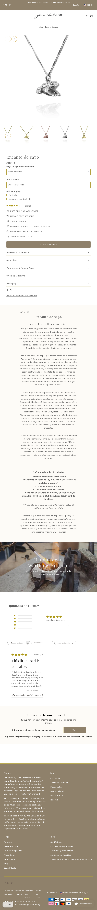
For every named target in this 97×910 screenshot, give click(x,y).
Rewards (8, 842)
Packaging (11, 283)
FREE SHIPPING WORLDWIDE (24, 211)
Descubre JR (56, 795)
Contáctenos (56, 842)
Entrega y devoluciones (61, 846)
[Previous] (29, 5)
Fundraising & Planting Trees (20, 268)
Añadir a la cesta (48, 244)
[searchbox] (16, 643)
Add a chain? (12, 179)
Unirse (75, 730)
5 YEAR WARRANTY (19, 221)
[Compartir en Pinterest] (11, 290)
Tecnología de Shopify (29, 904)
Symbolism (11, 260)
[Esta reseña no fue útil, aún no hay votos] (40, 695)
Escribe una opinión (77, 623)
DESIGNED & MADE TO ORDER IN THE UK (30, 226)
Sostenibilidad (57, 791)
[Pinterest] (9, 5)
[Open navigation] (14, 16)
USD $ (89, 5)
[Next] (68, 5)
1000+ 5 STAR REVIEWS (21, 236)
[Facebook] (3, 5)
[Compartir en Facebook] (8, 290)
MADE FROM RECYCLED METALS (26, 231)
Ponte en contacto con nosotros (21, 296)
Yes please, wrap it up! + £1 (20, 199)
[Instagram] (6, 5)
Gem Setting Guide (13, 850)
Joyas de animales (59, 782)
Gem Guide (9, 859)
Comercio (55, 778)
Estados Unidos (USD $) (74, 892)
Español (76, 5)
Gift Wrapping (13, 191)
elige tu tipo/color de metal (20, 166)
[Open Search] (87, 16)
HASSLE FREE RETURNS (22, 216)
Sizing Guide (10, 868)
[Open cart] (91, 16)
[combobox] (42, 643)
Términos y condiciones (61, 850)
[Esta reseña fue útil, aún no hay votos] (36, 695)
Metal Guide (10, 855)
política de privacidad (60, 855)
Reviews (54, 800)
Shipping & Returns (15, 276)
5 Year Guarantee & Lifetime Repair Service (71, 859)
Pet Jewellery (57, 787)
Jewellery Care (11, 846)
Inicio (41, 27)
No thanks (13, 195)
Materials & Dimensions (17, 252)
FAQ (6, 863)
